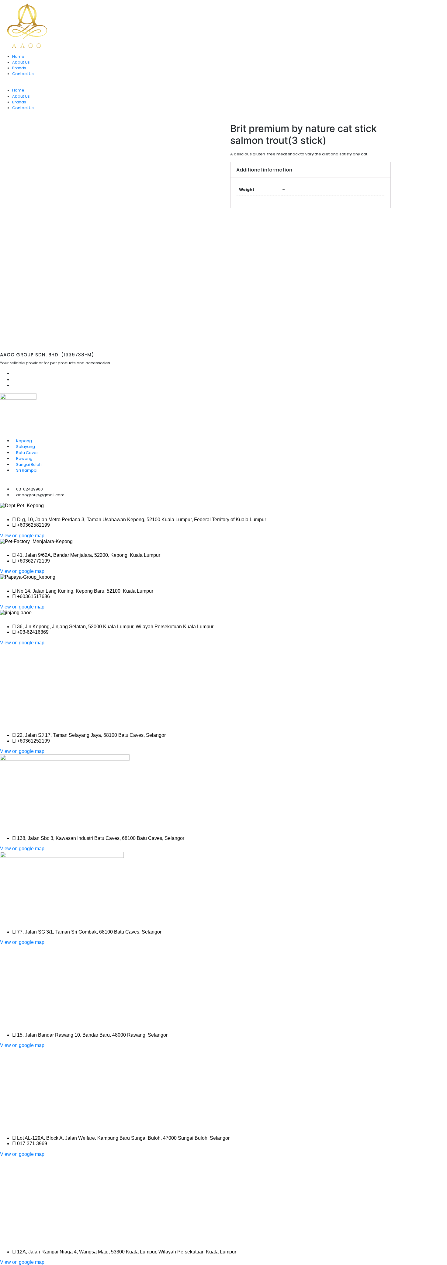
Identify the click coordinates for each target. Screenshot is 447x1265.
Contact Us (23, 73)
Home (18, 56)
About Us (21, 62)
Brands (19, 68)
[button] (22, 535)
